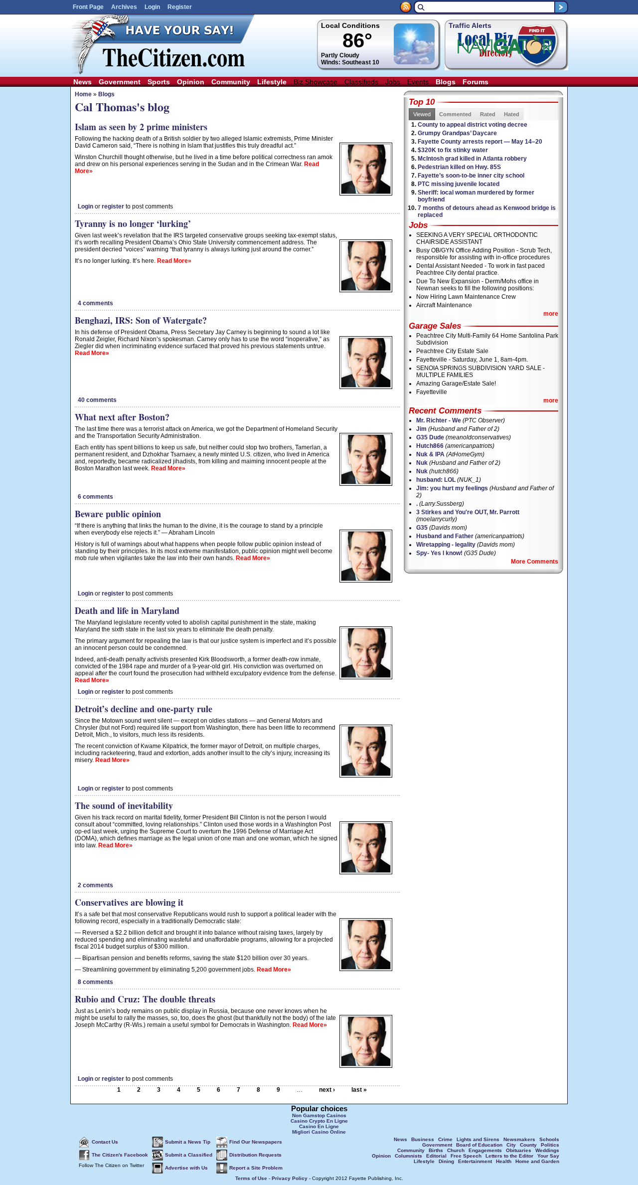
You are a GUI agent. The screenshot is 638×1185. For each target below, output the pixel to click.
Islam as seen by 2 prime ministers (141, 126)
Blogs (446, 82)
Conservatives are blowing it (129, 902)
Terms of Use (251, 1178)
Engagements (485, 1150)
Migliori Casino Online (319, 1132)
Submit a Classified (188, 1155)
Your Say (548, 1156)
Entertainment (475, 1161)
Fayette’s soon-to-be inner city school (471, 175)
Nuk (422, 462)
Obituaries (518, 1150)
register (113, 206)
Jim (421, 428)
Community (230, 82)
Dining (446, 1161)
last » (359, 1089)
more (550, 313)
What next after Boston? (122, 416)
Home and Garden (537, 1161)
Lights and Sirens (478, 1139)
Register (179, 6)
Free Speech (466, 1156)
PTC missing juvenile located (458, 184)
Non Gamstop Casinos (319, 1115)
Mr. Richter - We (438, 420)
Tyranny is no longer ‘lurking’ (133, 223)
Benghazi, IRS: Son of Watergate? (141, 320)
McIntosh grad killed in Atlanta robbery (472, 158)
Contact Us (105, 1142)
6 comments (95, 496)
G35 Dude (430, 437)
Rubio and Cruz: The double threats (145, 998)
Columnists (408, 1156)
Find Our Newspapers (255, 1142)
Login (152, 6)
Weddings (547, 1150)
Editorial (436, 1156)
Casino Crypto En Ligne (319, 1121)
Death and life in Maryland (127, 610)
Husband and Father (445, 536)
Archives (124, 6)
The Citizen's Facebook (120, 1155)
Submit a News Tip (187, 1142)
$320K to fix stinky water (453, 150)
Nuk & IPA (430, 454)
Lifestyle (272, 82)
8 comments (95, 982)
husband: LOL (436, 479)
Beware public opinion (118, 513)
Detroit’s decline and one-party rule (143, 708)
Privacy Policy (290, 1178)
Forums (475, 82)
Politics (550, 1145)
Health (503, 1161)
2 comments (95, 885)
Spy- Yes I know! (439, 553)
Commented (455, 114)
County (528, 1145)
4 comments (95, 303)
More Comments (534, 561)
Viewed (422, 114)
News (82, 82)
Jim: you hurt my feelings (452, 488)
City (511, 1145)
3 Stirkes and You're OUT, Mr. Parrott (467, 512)
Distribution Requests (255, 1155)
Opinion (190, 82)
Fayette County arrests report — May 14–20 (480, 141)
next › (327, 1089)
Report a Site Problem (256, 1168)
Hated (511, 114)
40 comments (97, 399)
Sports (159, 82)
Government (120, 82)
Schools (549, 1139)
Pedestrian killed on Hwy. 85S (459, 167)
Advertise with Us (186, 1168)
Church (456, 1150)
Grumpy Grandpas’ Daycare (457, 133)
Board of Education (479, 1145)
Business (422, 1139)
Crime (445, 1139)
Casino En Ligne (319, 1126)
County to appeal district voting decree (472, 124)
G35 (422, 527)
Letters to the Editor (509, 1156)
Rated (487, 114)
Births (436, 1150)
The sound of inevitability (124, 805)
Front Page (88, 6)
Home (83, 94)
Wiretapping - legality (446, 544)
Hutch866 (430, 445)
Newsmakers (519, 1139)
